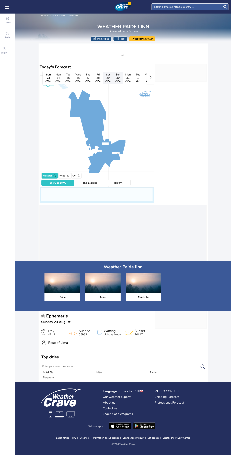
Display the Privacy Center (176, 438)
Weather (43, 15)
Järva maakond (62, 15)
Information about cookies (105, 437)
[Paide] (94, 150)
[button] (95, 151)
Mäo (99, 372)
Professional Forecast (169, 403)
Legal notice (62, 437)
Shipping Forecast (167, 397)
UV (74, 175)
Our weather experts (117, 397)
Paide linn (74, 15)
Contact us (110, 408)
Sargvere (48, 377)
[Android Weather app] (144, 426)
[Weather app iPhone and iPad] (120, 426)
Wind (62, 175)
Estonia (51, 15)
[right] (150, 78)
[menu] (7, 6)
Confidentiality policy (133, 437)
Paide (153, 372)
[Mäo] (101, 143)
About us (109, 403)
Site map (84, 437)
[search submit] (225, 6)
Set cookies (153, 438)
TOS (74, 437)
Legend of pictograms (118, 414)
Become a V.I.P (144, 38)
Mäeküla (48, 372)
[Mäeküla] (112, 153)
